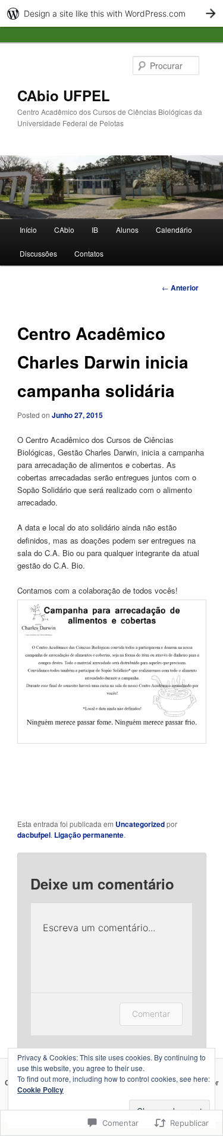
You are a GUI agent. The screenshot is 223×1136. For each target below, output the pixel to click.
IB (95, 229)
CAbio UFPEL (63, 95)
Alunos (127, 229)
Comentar (151, 1014)
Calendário (174, 229)
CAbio (64, 229)
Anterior (180, 287)
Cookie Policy (40, 1089)
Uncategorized (140, 824)
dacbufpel (34, 834)
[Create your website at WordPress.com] (111, 13)
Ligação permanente (89, 834)
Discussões (38, 253)
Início (28, 229)
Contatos (88, 253)
